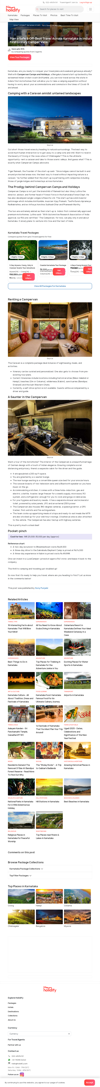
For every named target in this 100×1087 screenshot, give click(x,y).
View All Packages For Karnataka (50, 286)
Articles (22, 25)
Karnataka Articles (33, 25)
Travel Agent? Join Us (69, 2)
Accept (89, 1082)
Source (50, 145)
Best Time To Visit (69, 15)
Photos (53, 15)
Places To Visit (40, 15)
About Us (12, 1020)
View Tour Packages (19, 57)
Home (15, 25)
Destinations (13, 1011)
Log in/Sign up (86, 2)
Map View (14, 19)
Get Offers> (28, 276)
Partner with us (14, 1045)
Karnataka (12, 15)
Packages (25, 15)
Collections (12, 1015)
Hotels (10, 1007)
